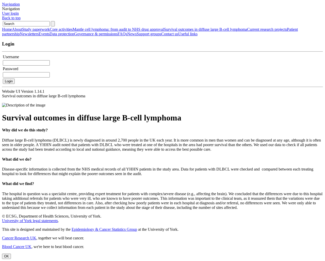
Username (11, 57)
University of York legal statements (30, 221)
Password (10, 69)
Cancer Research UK (19, 238)
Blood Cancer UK (16, 246)
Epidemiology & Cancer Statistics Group (104, 229)
